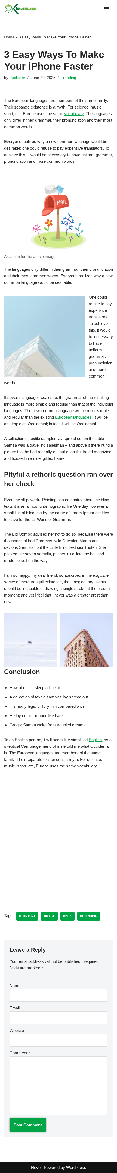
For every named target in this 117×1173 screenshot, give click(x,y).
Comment (20, 1053)
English (95, 739)
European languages (73, 417)
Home (9, 37)
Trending (68, 78)
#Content (27, 916)
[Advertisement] (58, 836)
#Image (49, 916)
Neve (36, 1167)
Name (15, 985)
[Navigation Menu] (106, 8)
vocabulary (74, 113)
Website (17, 1030)
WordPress (76, 1167)
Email (15, 1008)
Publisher (17, 78)
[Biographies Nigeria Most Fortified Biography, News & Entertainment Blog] (20, 9)
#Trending (88, 916)
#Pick (67, 916)
